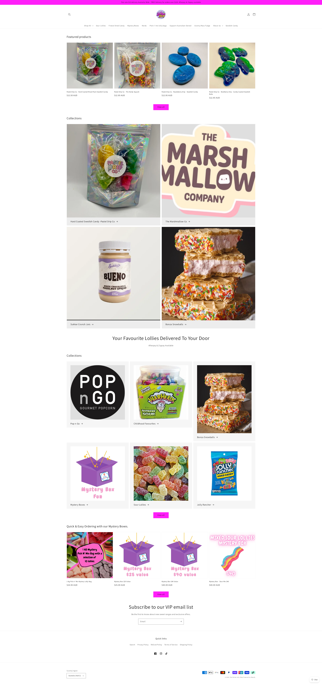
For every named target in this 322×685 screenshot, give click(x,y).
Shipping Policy (186, 645)
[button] (69, 14)
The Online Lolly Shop (236, 677)
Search (132, 645)
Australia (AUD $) (75, 676)
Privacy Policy (142, 645)
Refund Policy (156, 645)
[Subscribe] (181, 621)
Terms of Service (171, 645)
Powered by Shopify (249, 677)
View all (161, 107)
